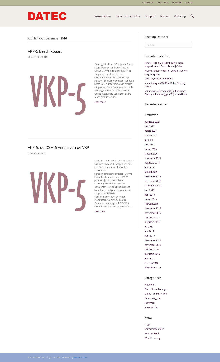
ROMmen (150, 302)
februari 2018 (151, 203)
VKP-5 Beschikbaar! (45, 51)
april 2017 (150, 235)
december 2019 (153, 158)
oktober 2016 (152, 249)
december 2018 (153, 176)
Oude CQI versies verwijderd (159, 78)
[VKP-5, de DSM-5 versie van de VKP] (57, 191)
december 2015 (153, 267)
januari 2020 (151, 153)
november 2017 (153, 212)
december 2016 (153, 240)
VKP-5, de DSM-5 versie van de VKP (58, 147)
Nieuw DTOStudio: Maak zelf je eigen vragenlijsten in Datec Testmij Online (164, 64)
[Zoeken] (190, 16)
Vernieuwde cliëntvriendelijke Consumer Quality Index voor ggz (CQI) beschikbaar (166, 92)
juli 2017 (149, 226)
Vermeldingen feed (154, 328)
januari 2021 (151, 135)
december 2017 (153, 208)
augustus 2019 (152, 162)
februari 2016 (151, 263)
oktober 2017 (152, 217)
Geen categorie (153, 298)
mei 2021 (149, 126)
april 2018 (150, 194)
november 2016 (153, 244)
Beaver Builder (80, 357)
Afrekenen (176, 2)
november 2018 (153, 181)
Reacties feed (152, 333)
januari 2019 (151, 171)
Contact (188, 2)
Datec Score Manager (156, 289)
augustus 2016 (152, 253)
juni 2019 (149, 167)
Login (147, 324)
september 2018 (153, 185)
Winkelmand (162, 2)
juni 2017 (149, 231)
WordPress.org (152, 338)
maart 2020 (151, 149)
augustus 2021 (152, 121)
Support (150, 16)
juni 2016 (149, 258)
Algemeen (150, 284)
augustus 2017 (152, 221)
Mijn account (147, 2)
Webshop (180, 16)
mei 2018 (149, 190)
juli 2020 (149, 139)
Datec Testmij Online (128, 16)
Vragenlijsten (103, 16)
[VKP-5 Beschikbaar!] (57, 95)
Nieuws (164, 16)
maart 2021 (151, 130)
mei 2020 (149, 144)
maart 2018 (151, 199)
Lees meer (99, 101)
